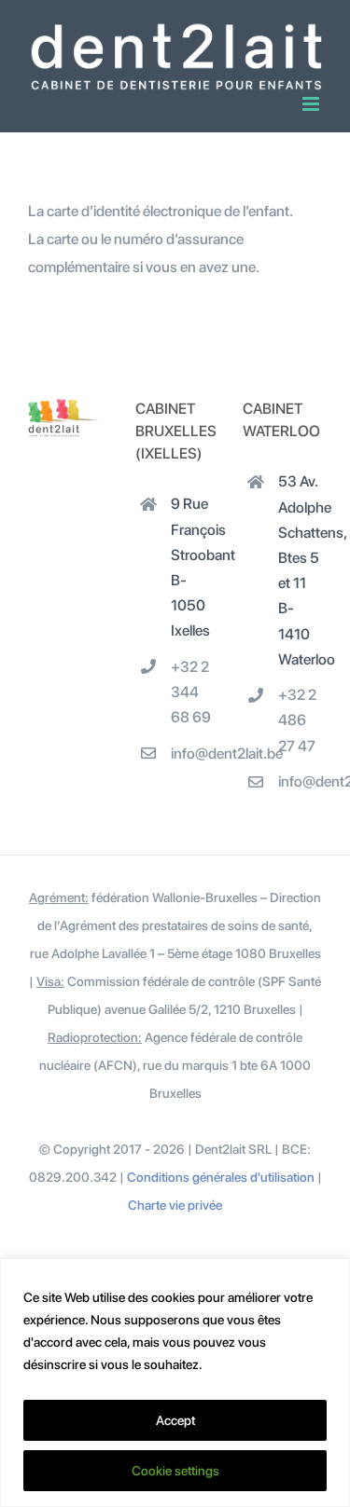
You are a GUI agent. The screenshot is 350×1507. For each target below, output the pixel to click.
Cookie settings (175, 1470)
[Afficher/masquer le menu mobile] (312, 104)
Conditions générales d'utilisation (221, 1177)
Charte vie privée (175, 1205)
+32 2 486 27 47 (297, 720)
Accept (175, 1420)
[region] (175, 1382)
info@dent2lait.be (193, 753)
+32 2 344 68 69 (191, 692)
